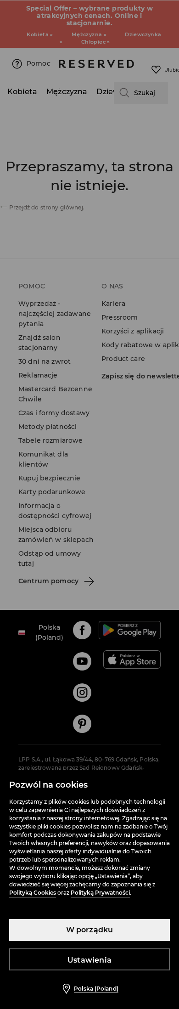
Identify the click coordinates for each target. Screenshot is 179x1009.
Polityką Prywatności (100, 892)
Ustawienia (89, 960)
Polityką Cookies (32, 892)
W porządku (89, 929)
